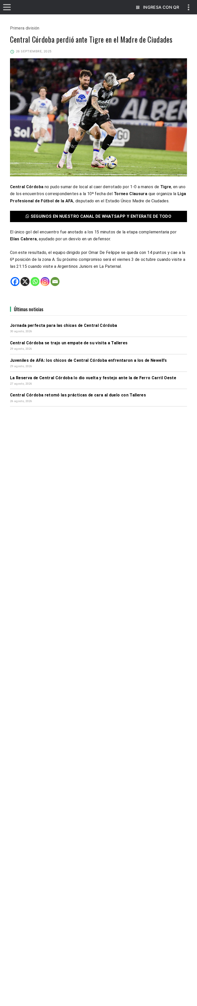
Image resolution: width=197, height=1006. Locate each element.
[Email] (55, 281)
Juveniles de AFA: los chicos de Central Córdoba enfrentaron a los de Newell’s (88, 360)
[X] (25, 281)
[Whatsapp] (35, 281)
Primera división (25, 28)
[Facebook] (15, 281)
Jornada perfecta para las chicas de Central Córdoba (63, 325)
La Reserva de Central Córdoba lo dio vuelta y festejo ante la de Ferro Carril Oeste (93, 377)
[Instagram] (45, 281)
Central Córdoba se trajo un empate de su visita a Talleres (68, 342)
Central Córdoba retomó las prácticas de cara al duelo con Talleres (78, 395)
